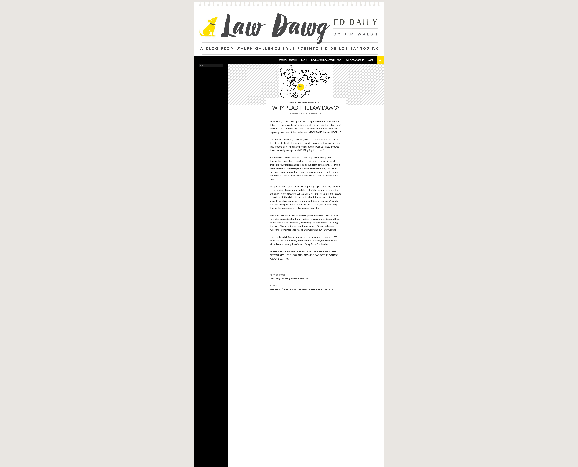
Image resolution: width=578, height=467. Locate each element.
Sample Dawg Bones (355, 60)
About (371, 60)
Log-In (304, 60)
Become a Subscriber (288, 60)
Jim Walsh (316, 113)
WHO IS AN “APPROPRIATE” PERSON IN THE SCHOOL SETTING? (302, 288)
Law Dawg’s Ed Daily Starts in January (289, 277)
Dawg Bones (295, 102)
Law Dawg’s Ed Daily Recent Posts (326, 60)
